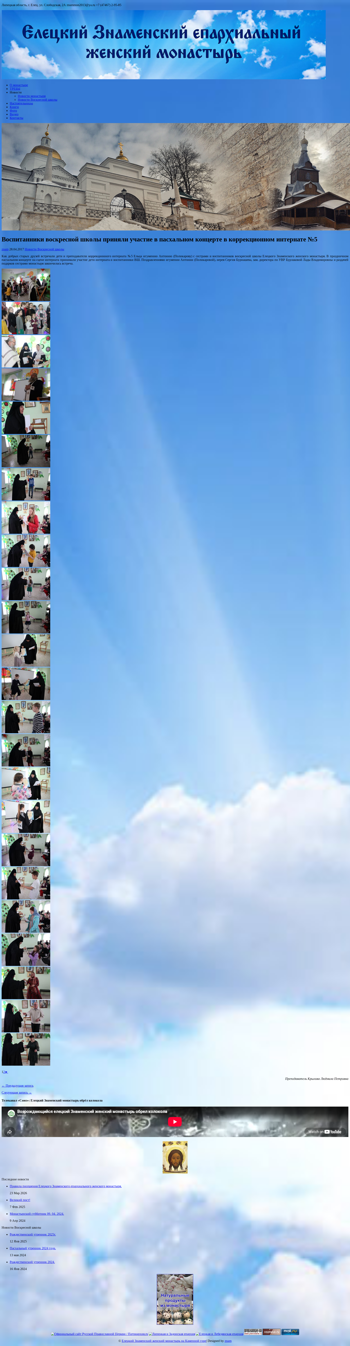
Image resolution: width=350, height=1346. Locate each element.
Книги (14, 107)
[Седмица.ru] (272, 1334)
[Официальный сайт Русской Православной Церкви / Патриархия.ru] (99, 1334)
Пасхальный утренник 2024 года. (33, 1248)
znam (5, 249)
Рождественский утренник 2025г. (33, 1234)
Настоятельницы (21, 103)
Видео (14, 114)
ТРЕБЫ (15, 88)
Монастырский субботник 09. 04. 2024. (37, 1213)
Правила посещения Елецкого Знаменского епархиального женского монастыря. (66, 1186)
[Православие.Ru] (253, 1334)
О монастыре (19, 85)
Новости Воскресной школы (37, 99)
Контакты (16, 118)
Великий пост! (20, 1200)
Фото (13, 110)
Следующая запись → (17, 1092)
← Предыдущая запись (17, 1085)
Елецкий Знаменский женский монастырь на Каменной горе (164, 1341)
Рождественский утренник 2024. (32, 1262)
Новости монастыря (32, 96)
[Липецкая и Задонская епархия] (172, 1334)
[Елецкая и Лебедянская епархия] (219, 1334)
